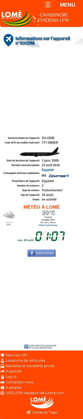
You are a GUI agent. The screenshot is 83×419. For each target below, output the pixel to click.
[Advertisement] (41, 92)
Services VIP (16, 355)
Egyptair (48, 169)
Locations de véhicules (25, 360)
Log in (11, 377)
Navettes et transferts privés (30, 366)
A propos (13, 387)
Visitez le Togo (44, 412)
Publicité (13, 371)
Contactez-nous (19, 382)
